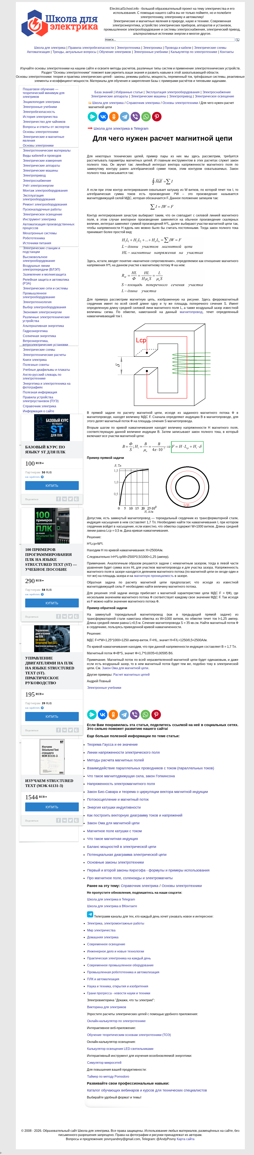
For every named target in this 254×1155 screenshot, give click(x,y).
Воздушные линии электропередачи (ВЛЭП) (41, 267)
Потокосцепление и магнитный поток (118, 799)
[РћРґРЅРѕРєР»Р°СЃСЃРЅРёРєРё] (114, 117)
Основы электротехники (180, 103)
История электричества (40, 116)
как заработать (32, 477)
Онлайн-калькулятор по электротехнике (116, 1021)
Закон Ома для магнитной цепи (125, 668)
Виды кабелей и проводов (42, 155)
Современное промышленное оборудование (120, 965)
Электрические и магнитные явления (43, 138)
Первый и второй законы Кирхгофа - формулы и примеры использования (148, 870)
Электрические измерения (42, 160)
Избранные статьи (129, 92)
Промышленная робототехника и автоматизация (123, 972)
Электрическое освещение (214, 96)
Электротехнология (37, 302)
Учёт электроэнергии (38, 185)
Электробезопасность (39, 111)
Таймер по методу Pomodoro (108, 1076)
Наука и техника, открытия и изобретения (117, 986)
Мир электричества (101, 930)
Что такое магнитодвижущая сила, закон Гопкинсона (131, 776)
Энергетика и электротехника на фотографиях (46, 385)
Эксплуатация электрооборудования (172, 92)
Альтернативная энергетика (43, 326)
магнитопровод (191, 312)
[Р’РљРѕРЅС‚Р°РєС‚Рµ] (103, 117)
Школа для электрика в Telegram (121, 129)
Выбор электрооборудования (44, 307)
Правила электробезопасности (91, 47)
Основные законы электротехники (115, 862)
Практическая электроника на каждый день (119, 958)
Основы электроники (38, 145)
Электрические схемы (210, 47)
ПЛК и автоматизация (103, 979)
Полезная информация (40, 392)
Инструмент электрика (39, 219)
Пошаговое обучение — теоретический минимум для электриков (43, 92)
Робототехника (34, 238)
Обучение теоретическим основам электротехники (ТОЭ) (129, 1035)
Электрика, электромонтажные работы (115, 923)
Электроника (152, 47)
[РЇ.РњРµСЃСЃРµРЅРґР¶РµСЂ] (92, 117)
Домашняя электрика (102, 937)
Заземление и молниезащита (44, 274)
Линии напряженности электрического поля (123, 752)
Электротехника (128, 47)
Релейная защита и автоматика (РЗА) (46, 281)
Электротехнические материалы (47, 150)
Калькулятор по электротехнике (194, 52)
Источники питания (37, 243)
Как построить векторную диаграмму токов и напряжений (134, 815)
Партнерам (32, 472)
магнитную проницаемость (154, 576)
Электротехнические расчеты (44, 354)
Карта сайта (185, 1139)
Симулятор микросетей (104, 1062)
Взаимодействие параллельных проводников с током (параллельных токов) (150, 768)
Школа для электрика (49, 47)
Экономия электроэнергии (42, 312)
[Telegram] (125, 117)
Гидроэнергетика (35, 331)
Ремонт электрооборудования (45, 204)
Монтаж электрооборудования (45, 190)
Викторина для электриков (106, 1007)
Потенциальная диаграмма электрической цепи (126, 855)
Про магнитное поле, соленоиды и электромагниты (130, 878)
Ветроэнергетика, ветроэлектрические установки (45, 342)
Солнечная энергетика (39, 336)
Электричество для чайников (44, 121)
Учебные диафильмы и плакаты (46, 369)
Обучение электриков (115, 52)
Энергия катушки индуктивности (114, 807)
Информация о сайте (38, 411)
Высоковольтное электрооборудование (39, 258)
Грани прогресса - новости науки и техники (118, 993)
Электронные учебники (151, 52)
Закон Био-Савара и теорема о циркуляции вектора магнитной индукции (147, 792)
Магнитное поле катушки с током (114, 831)
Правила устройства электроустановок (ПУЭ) (41, 399)
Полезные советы (36, 364)
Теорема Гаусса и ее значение (112, 745)
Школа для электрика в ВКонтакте (112, 906)
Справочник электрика (143, 103)
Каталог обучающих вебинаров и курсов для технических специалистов (147, 1090)
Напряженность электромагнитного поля (121, 784)
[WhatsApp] (146, 117)
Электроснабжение (216, 92)
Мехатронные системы (40, 233)
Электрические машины (148, 96)
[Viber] (135, 117)
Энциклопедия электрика (41, 102)
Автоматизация (38, 52)
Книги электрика (35, 359)
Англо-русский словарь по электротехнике (42, 376)
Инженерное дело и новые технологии (115, 951)
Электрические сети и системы (45, 288)
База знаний (103, 92)
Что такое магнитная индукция (112, 839)
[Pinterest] (157, 117)
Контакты (227, 52)
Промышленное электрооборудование (39, 295)
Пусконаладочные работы (42, 209)
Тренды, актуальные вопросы (74, 52)
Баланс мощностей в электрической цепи (121, 847)
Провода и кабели (178, 47)
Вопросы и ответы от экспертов (46, 127)
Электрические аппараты (109, 96)
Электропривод (180, 96)
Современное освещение (106, 944)
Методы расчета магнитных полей (115, 760)
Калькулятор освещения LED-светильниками (120, 1048)
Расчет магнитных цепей (131, 674)
